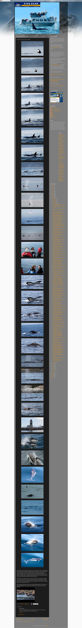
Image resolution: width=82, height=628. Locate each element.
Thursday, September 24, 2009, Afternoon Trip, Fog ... (58, 230)
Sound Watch (61, 170)
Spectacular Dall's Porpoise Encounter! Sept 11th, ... (57, 303)
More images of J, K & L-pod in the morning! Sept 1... (58, 274)
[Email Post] (31, 603)
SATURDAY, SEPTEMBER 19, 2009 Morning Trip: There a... (58, 268)
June (54, 365)
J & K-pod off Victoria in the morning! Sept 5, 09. (57, 330)
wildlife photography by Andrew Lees (61, 180)
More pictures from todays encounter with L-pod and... (57, 263)
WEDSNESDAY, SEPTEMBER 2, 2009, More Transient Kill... (58, 352)
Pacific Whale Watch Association (62, 167)
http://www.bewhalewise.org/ (55, 47)
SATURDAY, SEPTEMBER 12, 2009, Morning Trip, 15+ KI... (58, 298)
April (53, 368)
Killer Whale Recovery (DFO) (62, 152)
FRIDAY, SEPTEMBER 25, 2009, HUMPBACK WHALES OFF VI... (58, 225)
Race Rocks (61, 169)
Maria (53, 115)
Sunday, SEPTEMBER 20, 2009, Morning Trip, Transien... (58, 261)
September (55, 203)
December (55, 198)
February (54, 371)
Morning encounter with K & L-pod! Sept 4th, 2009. (58, 340)
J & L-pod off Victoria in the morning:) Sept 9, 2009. (57, 317)
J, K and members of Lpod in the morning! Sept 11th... (58, 305)
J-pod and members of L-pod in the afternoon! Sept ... (58, 315)
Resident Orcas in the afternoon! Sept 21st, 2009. (58, 249)
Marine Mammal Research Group (62, 157)
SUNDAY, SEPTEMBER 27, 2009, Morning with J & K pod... (58, 216)
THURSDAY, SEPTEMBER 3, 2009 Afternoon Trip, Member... (58, 347)
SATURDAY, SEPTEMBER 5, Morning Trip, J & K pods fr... (57, 335)
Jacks (53, 112)
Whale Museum (61, 173)
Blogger (47, 625)
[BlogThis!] (34, 604)
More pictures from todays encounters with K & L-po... (57, 345)
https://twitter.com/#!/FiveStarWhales (56, 85)
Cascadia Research (60, 139)
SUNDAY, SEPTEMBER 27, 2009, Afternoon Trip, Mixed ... (58, 213)
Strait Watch (61, 171)
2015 (53, 188)
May (53, 366)
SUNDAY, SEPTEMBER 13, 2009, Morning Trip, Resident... (58, 293)
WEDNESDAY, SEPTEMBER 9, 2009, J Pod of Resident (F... (57, 312)
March (54, 369)
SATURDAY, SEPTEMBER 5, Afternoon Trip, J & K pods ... (57, 333)
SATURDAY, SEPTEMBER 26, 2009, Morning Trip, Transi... (58, 220)
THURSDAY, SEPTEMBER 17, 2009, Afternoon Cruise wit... (58, 277)
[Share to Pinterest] (37, 604)
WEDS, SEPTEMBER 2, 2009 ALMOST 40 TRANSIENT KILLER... (57, 354)
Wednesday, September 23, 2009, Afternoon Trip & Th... (58, 242)
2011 (53, 194)
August (54, 362)
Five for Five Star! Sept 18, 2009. (58, 270)
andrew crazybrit (54, 117)
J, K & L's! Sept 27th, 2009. (57, 211)
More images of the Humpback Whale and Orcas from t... (57, 272)
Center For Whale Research (62, 141)
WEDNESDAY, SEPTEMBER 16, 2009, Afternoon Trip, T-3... (58, 281)
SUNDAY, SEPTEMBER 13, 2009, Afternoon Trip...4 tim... (58, 291)
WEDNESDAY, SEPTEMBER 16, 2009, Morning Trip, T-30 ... (58, 284)
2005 (53, 377)
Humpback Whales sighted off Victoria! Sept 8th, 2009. (57, 319)
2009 (53, 197)
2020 (53, 185)
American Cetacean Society (62, 135)
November (55, 200)
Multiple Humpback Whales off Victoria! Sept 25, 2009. (57, 223)
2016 (53, 187)
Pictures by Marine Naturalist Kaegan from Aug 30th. (57, 360)
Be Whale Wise (61, 136)
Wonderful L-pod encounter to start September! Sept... (58, 358)
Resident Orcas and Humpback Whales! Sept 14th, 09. (57, 289)
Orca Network (61, 163)
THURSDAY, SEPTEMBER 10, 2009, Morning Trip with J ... (58, 310)
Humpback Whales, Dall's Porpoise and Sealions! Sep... (58, 205)
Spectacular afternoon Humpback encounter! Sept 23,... (58, 235)
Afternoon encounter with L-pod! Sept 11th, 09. (58, 300)
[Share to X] (35, 604)
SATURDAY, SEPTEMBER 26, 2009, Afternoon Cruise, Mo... (58, 218)
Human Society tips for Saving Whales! (61, 149)
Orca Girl (60, 159)
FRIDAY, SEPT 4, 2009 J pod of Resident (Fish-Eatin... (57, 342)
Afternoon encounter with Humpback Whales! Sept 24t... (58, 228)
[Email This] (33, 604)
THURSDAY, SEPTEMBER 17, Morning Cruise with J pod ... (57, 279)
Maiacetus (60, 155)
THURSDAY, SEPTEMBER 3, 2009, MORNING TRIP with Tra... (58, 349)
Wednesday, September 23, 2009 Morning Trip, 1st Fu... (58, 244)
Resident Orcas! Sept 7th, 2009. (58, 321)
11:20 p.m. (21, 612)
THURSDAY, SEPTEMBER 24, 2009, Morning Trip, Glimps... (58, 232)
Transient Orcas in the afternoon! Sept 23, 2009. (58, 237)
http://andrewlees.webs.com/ (55, 64)
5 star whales (54, 107)
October (54, 201)
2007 (53, 374)
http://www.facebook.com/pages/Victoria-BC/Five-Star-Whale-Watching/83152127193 (57, 80)
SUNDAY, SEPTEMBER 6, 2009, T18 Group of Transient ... (58, 326)
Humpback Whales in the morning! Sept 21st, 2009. (58, 251)
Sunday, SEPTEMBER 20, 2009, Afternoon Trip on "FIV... (58, 259)
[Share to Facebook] (36, 604)
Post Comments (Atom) (26, 621)
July (53, 363)
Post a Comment (21, 614)
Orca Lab (60, 160)
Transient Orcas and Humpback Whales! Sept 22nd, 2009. (58, 247)
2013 (53, 191)
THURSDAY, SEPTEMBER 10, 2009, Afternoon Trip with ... (58, 308)
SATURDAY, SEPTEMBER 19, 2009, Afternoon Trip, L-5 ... (58, 266)
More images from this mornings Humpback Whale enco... (58, 239)
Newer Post (19, 619)
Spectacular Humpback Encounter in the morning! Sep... (58, 254)
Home (32, 619)
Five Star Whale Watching (56, 109)
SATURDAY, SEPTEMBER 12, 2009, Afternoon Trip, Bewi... (58, 296)
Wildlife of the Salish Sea (61, 177)
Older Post (45, 619)
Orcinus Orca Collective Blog (61, 165)
